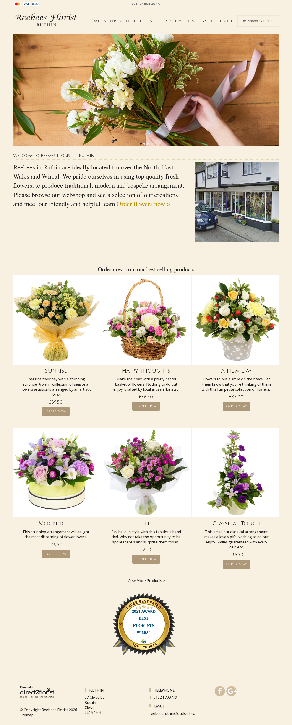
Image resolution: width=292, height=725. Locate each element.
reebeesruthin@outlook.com (173, 713)
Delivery (150, 21)
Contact (222, 21)
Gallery (198, 21)
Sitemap (27, 714)
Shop (110, 21)
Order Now (55, 411)
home (93, 21)
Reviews (174, 21)
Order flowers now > (143, 203)
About (128, 21)
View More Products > (146, 580)
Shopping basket (261, 21)
